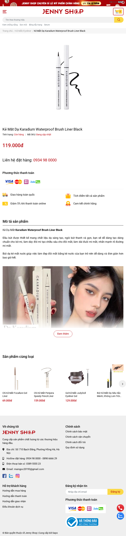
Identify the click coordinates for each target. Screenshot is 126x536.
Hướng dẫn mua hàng (14, 490)
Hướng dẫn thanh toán (14, 496)
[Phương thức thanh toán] (22, 181)
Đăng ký (115, 491)
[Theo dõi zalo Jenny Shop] (11, 475)
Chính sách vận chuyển (77, 436)
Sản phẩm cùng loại (18, 356)
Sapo (55, 533)
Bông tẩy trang (35, 25)
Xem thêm (63, 333)
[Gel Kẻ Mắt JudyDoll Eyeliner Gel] (78, 377)
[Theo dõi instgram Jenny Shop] (18, 475)
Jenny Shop (31, 533)
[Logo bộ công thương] (81, 521)
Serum (47, 25)
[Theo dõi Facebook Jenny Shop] (4, 475)
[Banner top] (63, 3)
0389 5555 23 (33, 463)
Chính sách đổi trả (75, 442)
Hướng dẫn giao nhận (14, 501)
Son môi (23, 25)
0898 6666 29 (49, 458)
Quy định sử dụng (74, 447)
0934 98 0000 (45, 160)
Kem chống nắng (10, 25)
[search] (119, 20)
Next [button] (122, 383)
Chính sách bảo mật (76, 431)
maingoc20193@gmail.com (29, 469)
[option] (63, 78)
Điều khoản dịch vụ (12, 506)
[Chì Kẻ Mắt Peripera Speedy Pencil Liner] (47, 377)
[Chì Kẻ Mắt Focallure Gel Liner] (15, 377)
